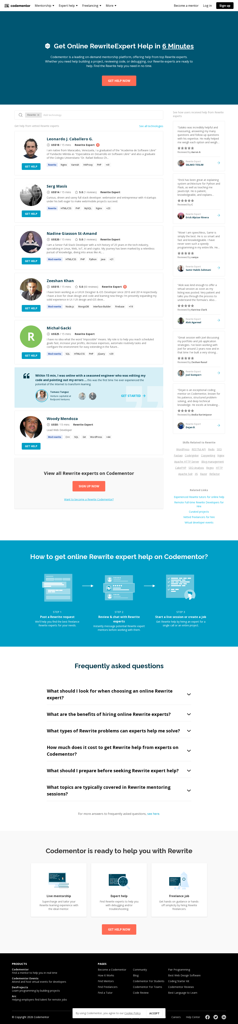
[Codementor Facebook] (207, 1017)
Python (93, 259)
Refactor (214, 474)
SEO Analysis (196, 467)
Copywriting (208, 455)
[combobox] (101, 115)
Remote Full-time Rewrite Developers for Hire (199, 504)
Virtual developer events (199, 522)
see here (153, 814)
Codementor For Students (148, 981)
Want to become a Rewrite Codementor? (89, 499)
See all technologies (151, 126)
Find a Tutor (105, 992)
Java (103, 259)
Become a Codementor (112, 969)
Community (140, 969)
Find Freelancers (108, 987)
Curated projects (199, 511)
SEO (219, 449)
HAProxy (88, 164)
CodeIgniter (192, 455)
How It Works (106, 975)
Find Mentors (106, 981)
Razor (203, 474)
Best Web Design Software (184, 975)
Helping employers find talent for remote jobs (39, 998)
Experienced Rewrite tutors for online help (199, 497)
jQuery (101, 353)
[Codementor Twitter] (215, 1017)
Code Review (141, 992)
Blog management (212, 461)
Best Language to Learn (182, 992)
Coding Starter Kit (178, 981)
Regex (210, 467)
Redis (211, 449)
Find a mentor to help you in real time (34, 971)
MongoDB (83, 306)
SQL (68, 353)
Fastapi (178, 455)
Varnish (75, 164)
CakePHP (180, 467)
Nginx (64, 164)
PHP (99, 164)
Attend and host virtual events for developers (39, 980)
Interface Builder (102, 306)
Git (84, 437)
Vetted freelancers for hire (199, 517)
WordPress (96, 437)
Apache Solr (185, 474)
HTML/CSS (66, 208)
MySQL (87, 208)
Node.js (70, 306)
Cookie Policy (132, 1013)
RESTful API (199, 449)
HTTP (219, 467)
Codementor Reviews (181, 987)
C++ (68, 437)
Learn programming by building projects (36, 989)
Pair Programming (179, 969)
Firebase (119, 306)
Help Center (193, 1017)
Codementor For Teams (147, 987)
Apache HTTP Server (186, 461)
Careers (176, 1017)
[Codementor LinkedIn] (224, 1017)
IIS (196, 474)
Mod (54, 259)
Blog (136, 975)
